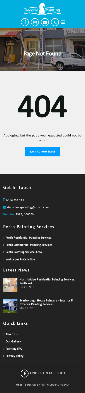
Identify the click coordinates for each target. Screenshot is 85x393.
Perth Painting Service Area (24, 252)
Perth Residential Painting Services (28, 237)
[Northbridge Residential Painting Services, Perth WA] (10, 285)
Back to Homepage (43, 151)
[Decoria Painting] (42, 8)
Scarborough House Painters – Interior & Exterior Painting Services (46, 302)
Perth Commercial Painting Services (29, 245)
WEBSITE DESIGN (25, 384)
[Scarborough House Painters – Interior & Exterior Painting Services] (10, 306)
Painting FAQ (14, 349)
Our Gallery (13, 341)
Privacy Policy (15, 356)
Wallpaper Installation (20, 259)
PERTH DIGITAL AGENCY (55, 384)
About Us (12, 334)
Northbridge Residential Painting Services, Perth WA (47, 281)
